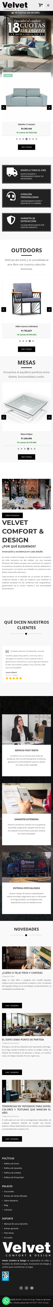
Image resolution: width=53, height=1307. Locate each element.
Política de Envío (11, 1163)
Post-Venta (9, 1233)
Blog (6, 1205)
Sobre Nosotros (12, 515)
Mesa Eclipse (26, 434)
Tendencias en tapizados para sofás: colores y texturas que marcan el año (26, 1109)
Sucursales (9, 1191)
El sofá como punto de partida (23, 1039)
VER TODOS (26, 147)
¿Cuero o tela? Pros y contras (22, 972)
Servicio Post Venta (26, 750)
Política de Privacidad (14, 1177)
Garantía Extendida (26, 819)
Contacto (8, 1209)
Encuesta (8, 1237)
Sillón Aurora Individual (26, 326)
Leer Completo (12, 1005)
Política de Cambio (12, 1172)
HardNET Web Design (39, 1302)
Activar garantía (11, 1228)
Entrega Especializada (26, 888)
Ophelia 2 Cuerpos (26, 124)
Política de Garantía (13, 1168)
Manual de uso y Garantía (16, 1223)
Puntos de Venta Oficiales (15, 1196)
